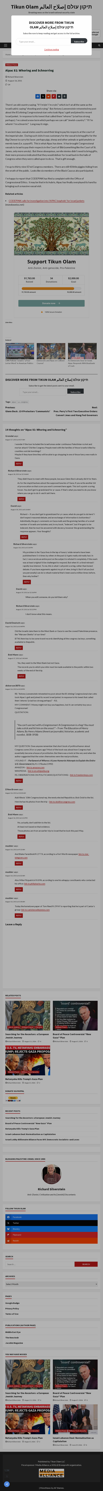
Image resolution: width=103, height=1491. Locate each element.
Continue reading (51, 49)
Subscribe (79, 41)
